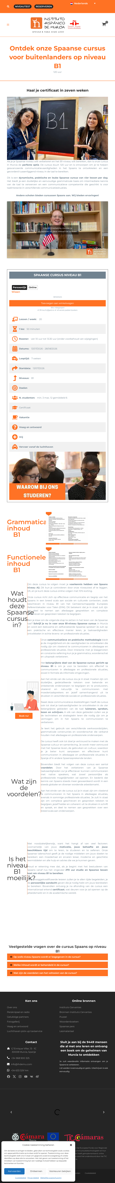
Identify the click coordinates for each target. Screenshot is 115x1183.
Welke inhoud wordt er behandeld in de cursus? (41, 965)
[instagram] (20, 1077)
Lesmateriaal (66, 1031)
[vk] (31, 1077)
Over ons (12, 1007)
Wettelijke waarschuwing (50, 1178)
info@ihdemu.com (21, 1064)
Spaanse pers (66, 1026)
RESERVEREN (44, 6)
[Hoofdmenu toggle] (8, 25)
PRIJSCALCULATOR (98, 10)
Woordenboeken (69, 1021)
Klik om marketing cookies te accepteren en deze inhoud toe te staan (57, 230)
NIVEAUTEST (22, 6)
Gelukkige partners (18, 1017)
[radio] (19, 287)
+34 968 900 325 (20, 1058)
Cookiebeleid (20, 1178)
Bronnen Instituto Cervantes (75, 1012)
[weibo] (37, 1077)
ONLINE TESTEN (78, 10)
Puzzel (63, 1017)
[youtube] (25, 1077)
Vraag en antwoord (17, 1026)
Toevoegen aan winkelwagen (57, 303)
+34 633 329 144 (19, 1070)
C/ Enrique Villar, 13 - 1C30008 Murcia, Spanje (23, 1050)
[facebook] (8, 1077)
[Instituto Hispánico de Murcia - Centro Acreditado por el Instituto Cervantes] (74, 24)
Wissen (16, 291)
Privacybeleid (33, 1178)
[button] (71, 1145)
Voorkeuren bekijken (60, 1171)
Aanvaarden (14, 1171)
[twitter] (14, 1077)
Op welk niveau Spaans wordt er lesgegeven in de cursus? (47, 956)
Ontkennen (36, 1171)
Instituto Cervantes (70, 1007)
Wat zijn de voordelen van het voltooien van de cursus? (45, 973)
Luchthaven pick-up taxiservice (24, 1031)
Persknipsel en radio (18, 1012)
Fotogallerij (13, 1021)
